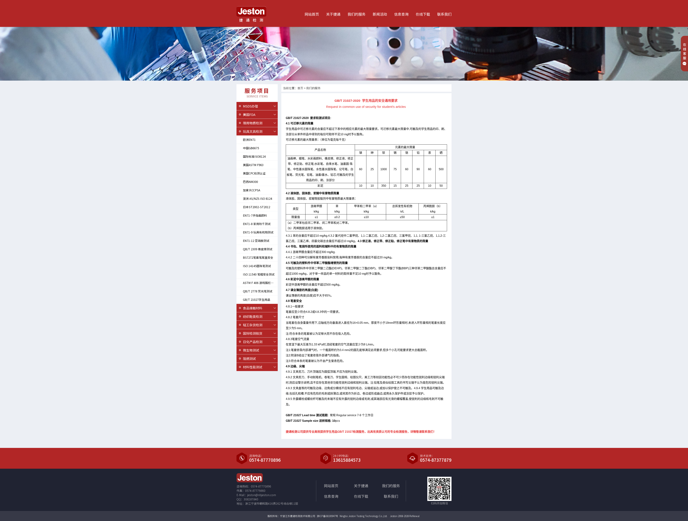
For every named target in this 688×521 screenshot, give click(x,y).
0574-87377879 (436, 460)
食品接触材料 (252, 308)
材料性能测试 (252, 367)
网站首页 (312, 14)
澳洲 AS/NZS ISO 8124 (257, 198)
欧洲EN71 (249, 139)
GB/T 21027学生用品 (256, 299)
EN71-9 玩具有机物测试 (258, 232)
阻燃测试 (249, 358)
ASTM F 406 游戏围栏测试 (259, 283)
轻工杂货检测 (252, 324)
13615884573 (347, 460)
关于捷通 (333, 14)
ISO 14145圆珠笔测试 (257, 266)
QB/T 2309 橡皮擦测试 (257, 249)
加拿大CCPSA (251, 190)
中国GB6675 (251, 148)
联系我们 (444, 14)
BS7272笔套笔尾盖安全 (258, 257)
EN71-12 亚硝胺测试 (256, 240)
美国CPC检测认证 (254, 173)
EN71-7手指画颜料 (255, 215)
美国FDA (249, 114)
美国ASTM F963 (253, 165)
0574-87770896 (265, 460)
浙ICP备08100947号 (327, 516)
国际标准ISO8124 (254, 156)
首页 (300, 88)
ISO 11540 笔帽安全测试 (258, 274)
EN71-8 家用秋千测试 (257, 224)
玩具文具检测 (252, 131)
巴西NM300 (250, 182)
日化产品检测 (252, 341)
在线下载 (423, 14)
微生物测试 (251, 350)
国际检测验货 (252, 333)
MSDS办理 (250, 106)
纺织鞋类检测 (252, 316)
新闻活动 (380, 14)
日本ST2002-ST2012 (256, 207)
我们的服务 (357, 14)
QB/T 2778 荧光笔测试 (257, 291)
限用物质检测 (252, 123)
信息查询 (401, 14)
